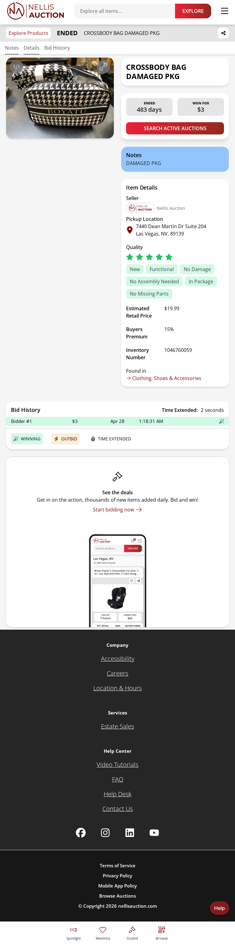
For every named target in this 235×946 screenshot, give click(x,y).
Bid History (57, 47)
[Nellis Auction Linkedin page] (130, 833)
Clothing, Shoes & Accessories (166, 378)
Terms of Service (118, 865)
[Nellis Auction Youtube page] (154, 833)
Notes (12, 47)
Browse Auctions (117, 896)
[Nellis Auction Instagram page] (105, 833)
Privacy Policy (117, 876)
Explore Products (28, 33)
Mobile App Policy (117, 886)
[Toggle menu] (224, 11)
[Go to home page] (35, 11)
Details (31, 47)
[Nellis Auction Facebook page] (81, 833)
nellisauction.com (137, 906)
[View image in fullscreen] (103, 66)
